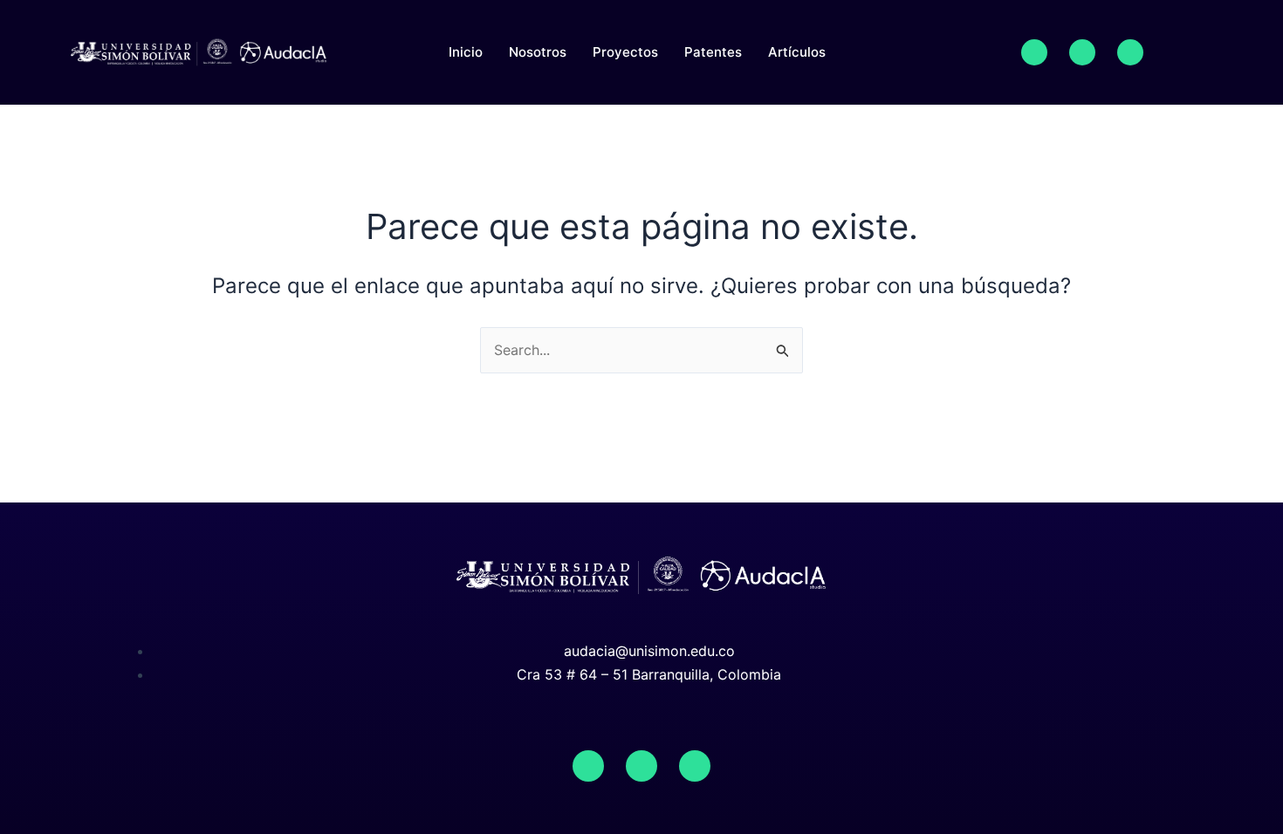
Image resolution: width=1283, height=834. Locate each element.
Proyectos (625, 52)
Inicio (466, 52)
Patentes (713, 52)
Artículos (797, 52)
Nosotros (537, 52)
